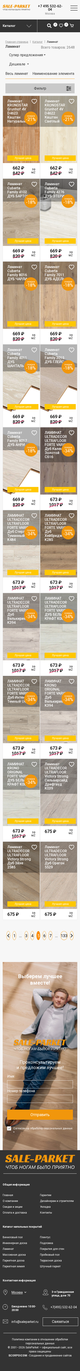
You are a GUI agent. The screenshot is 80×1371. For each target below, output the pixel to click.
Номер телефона (21, 1091)
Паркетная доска (13, 1260)
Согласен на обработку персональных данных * (42, 1130)
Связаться (60, 1321)
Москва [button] (17, 1292)
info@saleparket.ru (24, 1322)
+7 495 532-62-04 (50, 7)
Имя (10, 1076)
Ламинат (8, 1248)
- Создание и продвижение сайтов (40, 1355)
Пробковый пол (50, 1254)
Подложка (46, 1243)
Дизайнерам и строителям (57, 1201)
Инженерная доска (15, 1243)
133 (64, 935)
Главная (8, 1195)
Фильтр (40, 88)
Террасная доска (51, 1260)
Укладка (45, 1206)
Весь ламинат (16, 73)
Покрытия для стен (52, 1248)
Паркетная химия (14, 1266)
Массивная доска (14, 1254)
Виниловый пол (13, 1237)
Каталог (37, 41)
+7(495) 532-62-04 (63, 1307)
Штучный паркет (50, 1266)
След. (72, 935)
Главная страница (16, 41)
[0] (61, 26)
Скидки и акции (12, 1206)
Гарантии (45, 1195)
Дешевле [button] (17, 64)
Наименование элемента (53, 73)
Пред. (8, 935)
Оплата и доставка (15, 1212)
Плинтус (45, 1237)
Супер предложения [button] (26, 55)
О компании (10, 1201)
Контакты (46, 1212)
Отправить (40, 1114)
